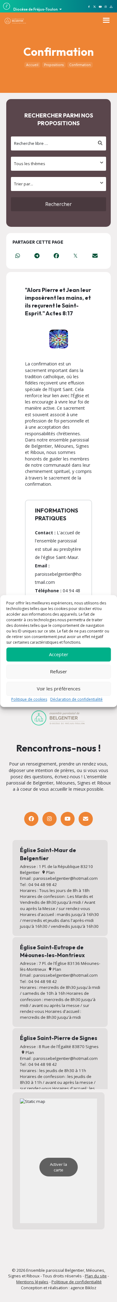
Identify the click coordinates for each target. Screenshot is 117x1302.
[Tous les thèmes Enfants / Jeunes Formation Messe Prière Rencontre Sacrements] (58, 164)
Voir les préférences (58, 688)
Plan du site (96, 1276)
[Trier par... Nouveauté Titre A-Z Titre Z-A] (58, 184)
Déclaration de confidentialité (76, 699)
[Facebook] (31, 819)
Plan (50, 872)
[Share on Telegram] (36, 256)
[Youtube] (68, 819)
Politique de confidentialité (76, 1282)
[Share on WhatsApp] (17, 256)
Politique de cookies (29, 699)
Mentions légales (32, 1282)
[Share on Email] (95, 256)
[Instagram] (49, 819)
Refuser (58, 671)
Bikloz (90, 1287)
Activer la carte (58, 1167)
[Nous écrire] (86, 819)
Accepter (58, 654)
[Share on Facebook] (56, 256)
